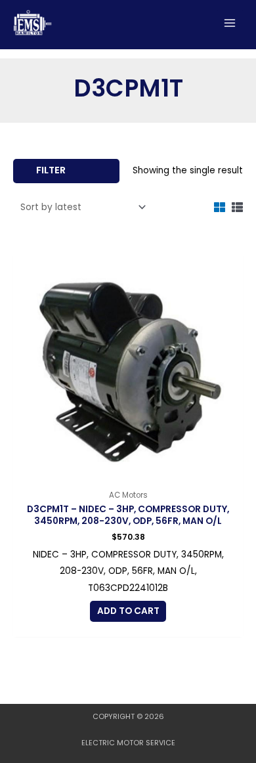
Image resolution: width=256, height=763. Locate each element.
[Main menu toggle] (230, 22)
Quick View (128, 473)
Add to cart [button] (128, 611)
